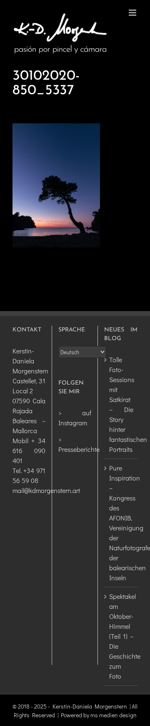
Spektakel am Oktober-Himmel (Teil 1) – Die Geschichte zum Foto (121, 636)
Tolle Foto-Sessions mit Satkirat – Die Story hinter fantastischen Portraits (121, 404)
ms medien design (113, 715)
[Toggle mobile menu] (133, 12)
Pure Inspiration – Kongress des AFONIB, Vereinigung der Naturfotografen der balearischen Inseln (121, 523)
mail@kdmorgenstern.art (46, 490)
